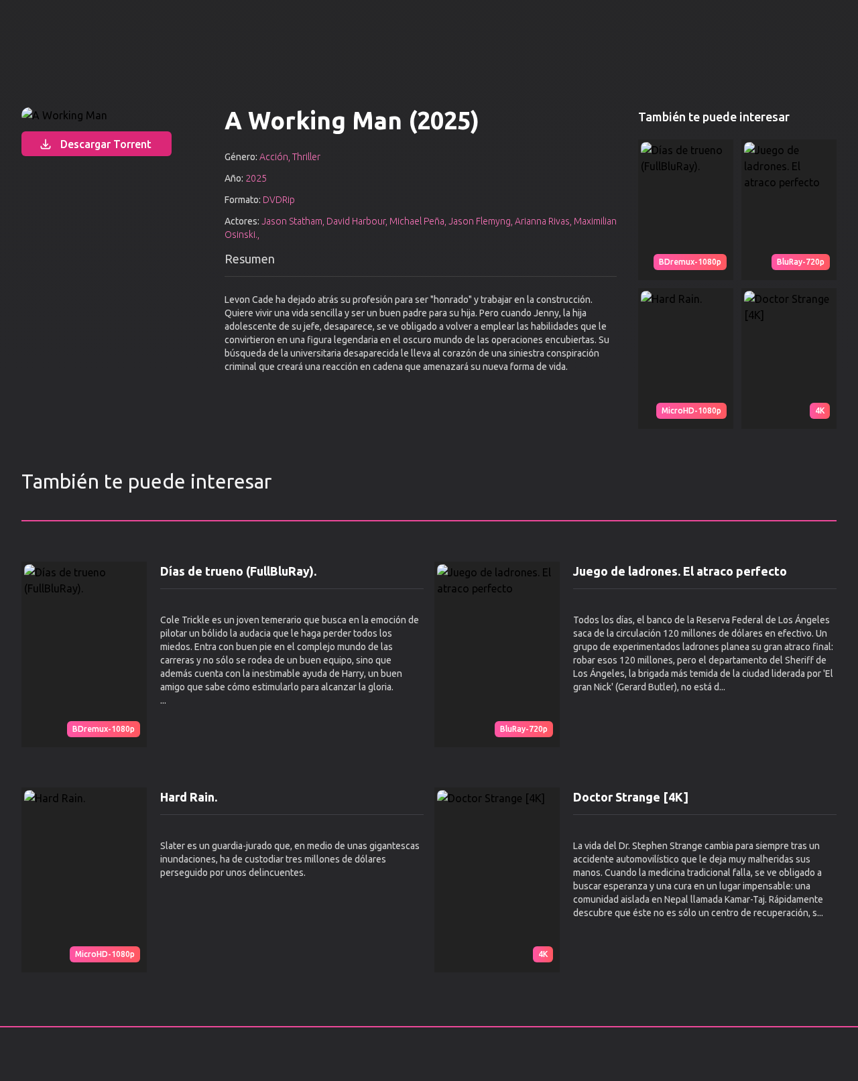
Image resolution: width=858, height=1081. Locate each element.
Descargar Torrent (105, 144)
